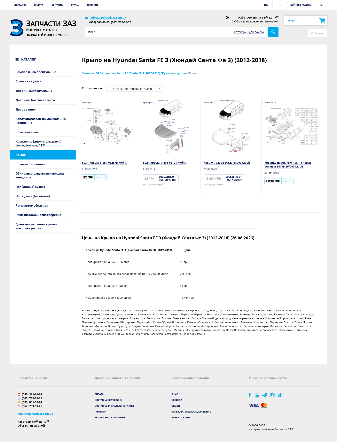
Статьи (75, 5)
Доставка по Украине (108, 399)
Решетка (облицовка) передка (38, 215)
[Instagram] (272, 395)
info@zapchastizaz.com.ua (108, 17)
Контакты (57, 5)
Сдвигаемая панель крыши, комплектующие (37, 226)
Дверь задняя (26, 109)
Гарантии (100, 411)
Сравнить (317, 33)
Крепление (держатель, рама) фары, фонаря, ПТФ (38, 143)
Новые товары (180, 417)
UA (266, 4)
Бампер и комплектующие (36, 72)
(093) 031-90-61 (32, 402)
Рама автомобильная (32, 205)
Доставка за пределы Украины (114, 405)
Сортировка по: (93, 88)
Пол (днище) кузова (30, 186)
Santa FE (208, 102)
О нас (174, 394)
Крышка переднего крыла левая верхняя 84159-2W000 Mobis (287, 164)
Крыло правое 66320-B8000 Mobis (227, 162)
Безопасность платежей (110, 417)
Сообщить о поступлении (167, 178)
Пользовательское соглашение (191, 411)
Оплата (38, 5)
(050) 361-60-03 (99, 22)
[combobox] (134, 88)
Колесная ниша (27, 132)
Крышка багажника (30, 164)
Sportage (86, 102)
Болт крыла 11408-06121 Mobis (164, 162)
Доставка (20, 5)
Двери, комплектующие (34, 90)
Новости (92, 5)
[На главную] (16, 28)
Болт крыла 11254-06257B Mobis (104, 162)
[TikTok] (280, 395)
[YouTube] (257, 395)
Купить (100, 177)
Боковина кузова (28, 81)
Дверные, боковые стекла (35, 100)
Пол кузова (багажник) (33, 196)
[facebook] (250, 395)
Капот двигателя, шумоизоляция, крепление (41, 120)
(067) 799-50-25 (121, 22)
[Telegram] (265, 395)
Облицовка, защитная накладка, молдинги (40, 175)
